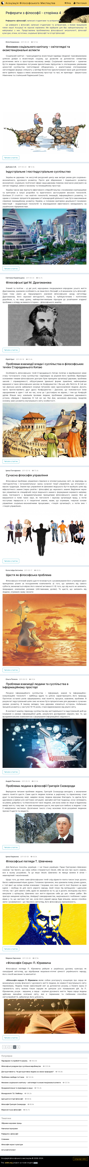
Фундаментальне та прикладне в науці (16, 1088)
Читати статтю (11, 157)
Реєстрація (81, 3)
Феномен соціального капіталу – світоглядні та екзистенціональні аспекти (31, 1082)
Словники (5, 1139)
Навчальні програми (9, 1128)
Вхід (68, 3)
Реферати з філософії (9, 1134)
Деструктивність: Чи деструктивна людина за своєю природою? (27, 1072)
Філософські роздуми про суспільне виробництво (21, 1066)
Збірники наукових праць (11, 1123)
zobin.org (9, 1163)
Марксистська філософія (11, 1110)
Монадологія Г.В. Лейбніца (11, 1093)
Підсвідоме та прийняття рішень (14, 1061)
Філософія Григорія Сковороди (13, 1104)
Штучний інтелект (8, 1150)
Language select (80, 1159)
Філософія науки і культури (12, 1144)
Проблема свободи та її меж (12, 1077)
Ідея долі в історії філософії (12, 1099)
